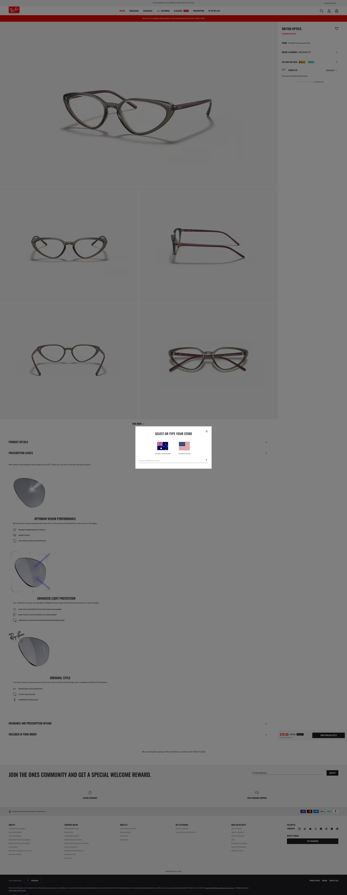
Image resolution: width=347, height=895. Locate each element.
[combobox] (173, 460)
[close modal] (206, 431)
